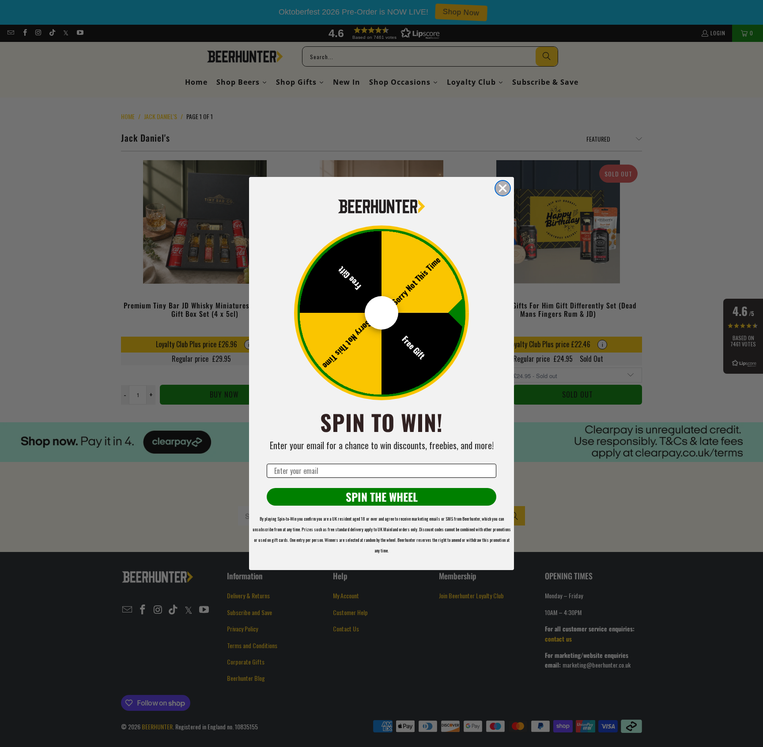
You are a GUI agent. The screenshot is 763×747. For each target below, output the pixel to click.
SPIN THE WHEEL (382, 496)
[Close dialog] (502, 188)
